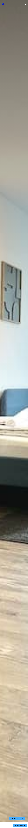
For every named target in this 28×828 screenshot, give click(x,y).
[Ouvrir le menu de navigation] (25, 4)
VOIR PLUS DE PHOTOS (18, 818)
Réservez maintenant (20, 825)
